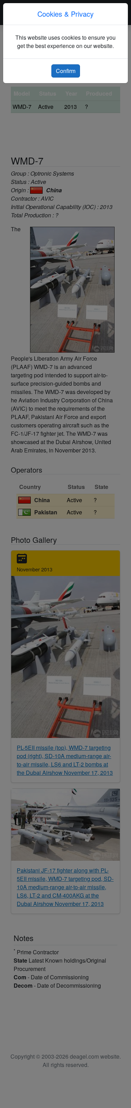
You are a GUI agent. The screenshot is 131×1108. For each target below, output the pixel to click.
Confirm (65, 71)
